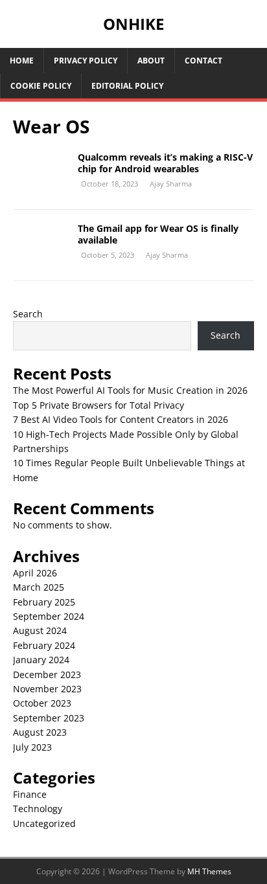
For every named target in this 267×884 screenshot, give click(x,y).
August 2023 (40, 732)
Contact (203, 60)
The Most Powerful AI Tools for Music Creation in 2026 (130, 390)
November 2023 (47, 689)
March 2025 (38, 587)
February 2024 (44, 645)
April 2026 (35, 573)
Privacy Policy (85, 60)
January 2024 (41, 659)
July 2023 (32, 747)
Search (28, 314)
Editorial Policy (127, 85)
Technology (37, 808)
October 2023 (42, 703)
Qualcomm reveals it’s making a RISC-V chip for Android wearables (165, 163)
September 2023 (48, 718)
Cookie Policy (40, 85)
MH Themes (209, 871)
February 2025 (44, 602)
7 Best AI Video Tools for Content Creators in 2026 (120, 419)
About (151, 60)
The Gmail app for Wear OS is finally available (158, 234)
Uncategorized (44, 823)
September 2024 (48, 616)
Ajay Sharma (171, 183)
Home (22, 60)
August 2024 (40, 630)
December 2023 (47, 674)
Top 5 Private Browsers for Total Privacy (98, 405)
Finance (30, 794)
